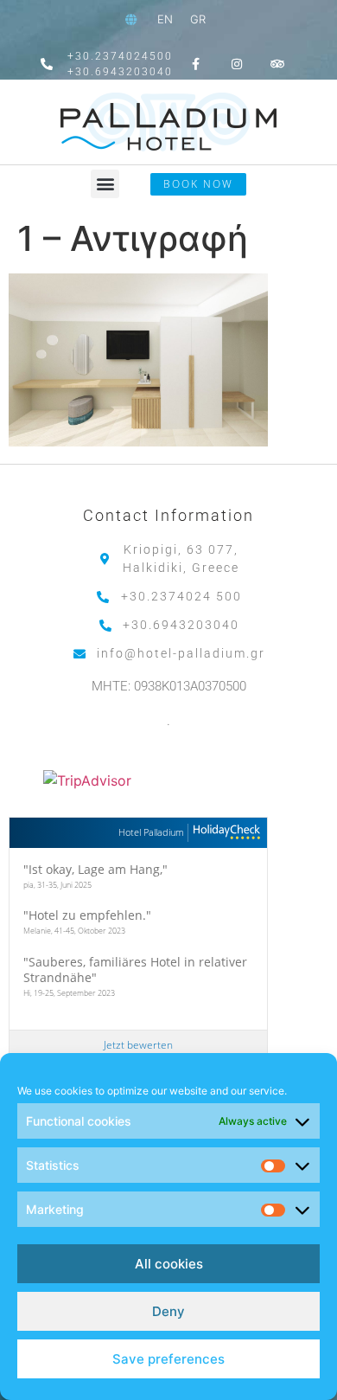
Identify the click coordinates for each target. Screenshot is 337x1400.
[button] (105, 184)
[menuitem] (165, 19)
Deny (168, 1311)
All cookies (169, 1264)
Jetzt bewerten (138, 1044)
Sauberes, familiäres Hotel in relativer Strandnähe (135, 970)
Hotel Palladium (151, 831)
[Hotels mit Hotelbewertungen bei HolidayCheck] (224, 833)
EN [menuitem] (165, 19)
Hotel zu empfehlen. (87, 915)
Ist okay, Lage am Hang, (95, 869)
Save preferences (168, 1359)
